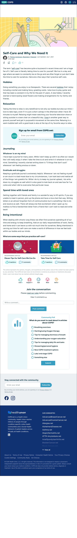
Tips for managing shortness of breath (50, 335)
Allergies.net (47, 423)
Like (19, 280)
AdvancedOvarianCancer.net (54, 420)
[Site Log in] (66, 2)
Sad (37, 280)
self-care (15, 68)
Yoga (46, 117)
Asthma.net (47, 430)
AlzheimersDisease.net (52, 427)
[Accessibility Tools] (62, 2)
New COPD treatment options (46, 350)
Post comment (38, 309)
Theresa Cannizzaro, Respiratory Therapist (23, 57)
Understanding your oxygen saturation (50, 339)
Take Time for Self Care (51, 258)
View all (47, 450)
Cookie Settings (10, 458)
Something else (40, 357)
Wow (46, 280)
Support (29, 280)
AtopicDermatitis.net (51, 433)
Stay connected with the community (21, 380)
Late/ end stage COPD (43, 354)
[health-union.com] (17, 413)
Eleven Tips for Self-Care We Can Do (20, 258)
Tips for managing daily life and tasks (49, 342)
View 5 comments (37, 297)
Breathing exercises (42, 327)
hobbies (60, 87)
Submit (48, 363)
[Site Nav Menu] (74, 2)
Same (56, 280)
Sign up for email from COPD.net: (36, 130)
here (41, 274)
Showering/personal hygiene (46, 346)
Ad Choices (35, 458)
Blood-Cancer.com (50, 446)
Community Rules (23, 458)
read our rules (33, 293)
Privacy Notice (58, 139)
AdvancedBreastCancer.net (54, 417)
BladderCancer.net (50, 443)
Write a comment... (12, 303)
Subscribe (59, 135)
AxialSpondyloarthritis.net (53, 439)
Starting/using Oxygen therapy (47, 331)
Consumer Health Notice (44, 455)
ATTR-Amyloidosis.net (51, 436)
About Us (8, 455)
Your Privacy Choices (62, 455)
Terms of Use (26, 141)
